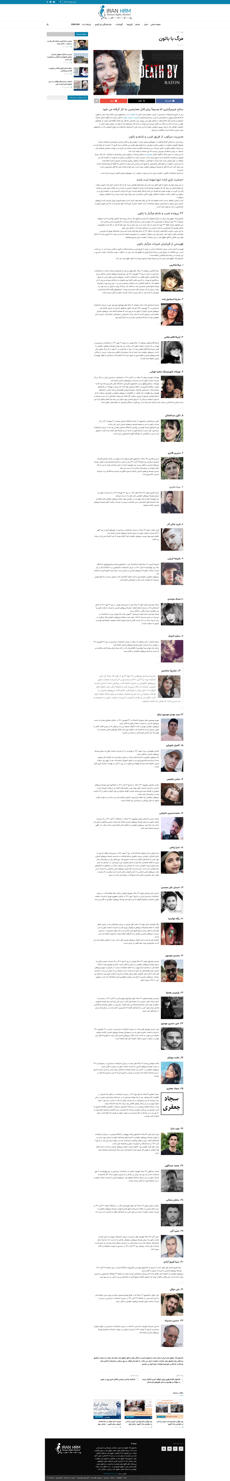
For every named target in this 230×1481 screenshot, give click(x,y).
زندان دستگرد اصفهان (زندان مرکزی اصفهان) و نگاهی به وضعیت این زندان (59, 57)
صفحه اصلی (156, 24)
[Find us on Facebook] (181, 1449)
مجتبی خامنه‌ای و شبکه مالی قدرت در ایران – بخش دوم (59, 42)
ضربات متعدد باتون (130, 117)
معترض (149, 154)
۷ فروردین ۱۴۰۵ (66, 87)
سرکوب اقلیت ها (96, 1478)
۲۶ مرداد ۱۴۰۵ (147, 1427)
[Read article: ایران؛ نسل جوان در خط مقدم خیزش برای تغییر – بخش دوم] (107, 1409)
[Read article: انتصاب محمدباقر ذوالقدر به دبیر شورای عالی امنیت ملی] (81, 85)
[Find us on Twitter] (175, 1449)
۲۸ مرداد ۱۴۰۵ (178, 1427)
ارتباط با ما (86, 24)
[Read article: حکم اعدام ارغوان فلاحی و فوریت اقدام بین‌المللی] (81, 72)
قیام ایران (59, 1478)
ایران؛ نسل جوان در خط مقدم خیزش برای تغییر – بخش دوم (109, 1422)
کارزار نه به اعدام (69, 1478)
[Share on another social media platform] (96, 101)
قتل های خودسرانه (83, 1478)
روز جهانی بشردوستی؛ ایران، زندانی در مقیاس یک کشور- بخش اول (139, 1422)
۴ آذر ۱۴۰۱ (180, 45)
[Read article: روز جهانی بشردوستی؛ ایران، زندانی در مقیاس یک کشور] (169, 1409)
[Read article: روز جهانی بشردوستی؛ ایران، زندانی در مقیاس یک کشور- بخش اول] (138, 1409)
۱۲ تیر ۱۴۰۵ (67, 74)
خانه (182, 32)
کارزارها (130, 24)
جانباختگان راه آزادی (103, 24)
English (75, 24)
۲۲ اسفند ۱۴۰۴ (66, 47)
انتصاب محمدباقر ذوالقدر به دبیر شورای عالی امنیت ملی (60, 82)
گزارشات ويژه (161, 1417)
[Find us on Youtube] (169, 1449)
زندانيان (106, 1478)
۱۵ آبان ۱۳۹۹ (67, 63)
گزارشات (119, 24)
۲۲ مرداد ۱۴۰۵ (116, 1427)
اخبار (146, 24)
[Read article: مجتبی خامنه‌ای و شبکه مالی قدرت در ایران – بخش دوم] (81, 45)
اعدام (137, 24)
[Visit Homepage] (115, 12)
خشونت (132, 114)
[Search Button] (48, 24)
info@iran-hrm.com (111, 1474)
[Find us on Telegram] (163, 1449)
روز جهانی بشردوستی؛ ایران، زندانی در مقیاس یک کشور (170, 1422)
